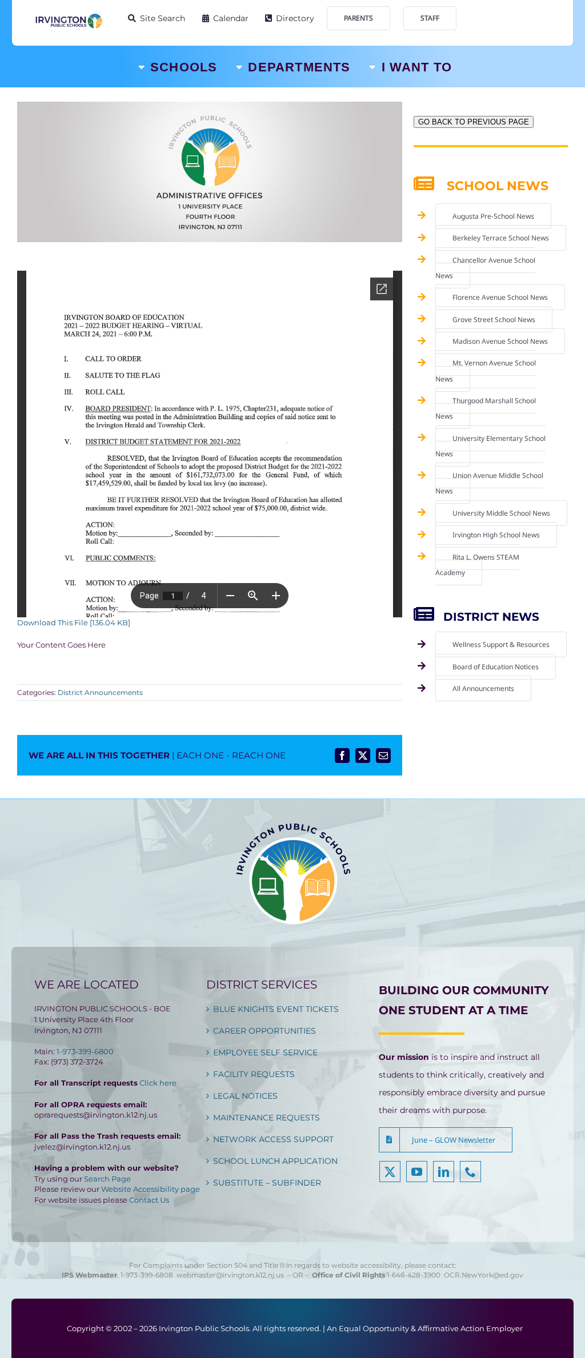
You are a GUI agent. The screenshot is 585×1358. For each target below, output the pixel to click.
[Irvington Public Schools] (68, 16)
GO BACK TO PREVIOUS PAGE (473, 122)
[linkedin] (443, 1171)
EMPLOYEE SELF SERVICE (265, 1052)
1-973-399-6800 (85, 1051)
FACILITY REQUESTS (254, 1074)
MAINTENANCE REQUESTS (266, 1117)
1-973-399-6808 (147, 1275)
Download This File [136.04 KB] (73, 622)
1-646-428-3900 (415, 1275)
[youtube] (416, 1171)
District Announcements (100, 692)
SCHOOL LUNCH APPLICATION (275, 1161)
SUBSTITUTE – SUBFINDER (267, 1183)
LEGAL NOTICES (245, 1096)
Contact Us (149, 1199)
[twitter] (389, 1171)
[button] (445, 1139)
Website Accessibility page (150, 1189)
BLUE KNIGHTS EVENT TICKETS (276, 1009)
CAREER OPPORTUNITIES (264, 1031)
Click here (158, 1082)
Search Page (107, 1178)
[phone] (470, 1171)
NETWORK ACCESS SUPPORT (273, 1139)
